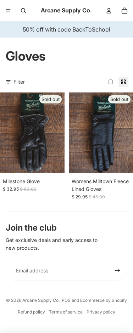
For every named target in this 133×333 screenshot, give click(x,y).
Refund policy (31, 312)
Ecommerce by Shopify (103, 300)
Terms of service (66, 312)
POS (66, 300)
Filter (19, 82)
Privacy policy (101, 312)
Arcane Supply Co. (41, 300)
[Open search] (23, 10)
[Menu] (8, 10)
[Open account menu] (109, 10)
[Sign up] (117, 270)
